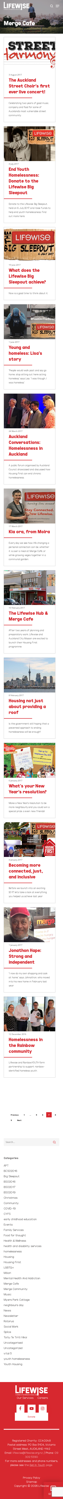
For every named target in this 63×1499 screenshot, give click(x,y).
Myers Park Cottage (17, 1299)
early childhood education (20, 1219)
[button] (57, 6)
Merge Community (15, 1289)
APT (6, 1165)
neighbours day (14, 1305)
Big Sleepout (11, 1176)
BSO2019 (9, 1192)
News (7, 1310)
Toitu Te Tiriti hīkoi (15, 1337)
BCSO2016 (10, 1171)
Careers (42, 1397)
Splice (7, 1332)
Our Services (25, 1397)
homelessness (13, 1251)
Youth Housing (13, 1364)
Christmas (10, 1197)
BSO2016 (9, 1181)
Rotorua (9, 1321)
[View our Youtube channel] (32, 1409)
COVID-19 (10, 1208)
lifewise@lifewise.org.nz (28, 1452)
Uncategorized (13, 1348)
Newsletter (11, 1315)
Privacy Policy (31, 1477)
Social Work (11, 1326)
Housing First (12, 1262)
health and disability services (22, 1246)
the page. (38, 1465)
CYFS (7, 1213)
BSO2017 (9, 1187)
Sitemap (31, 1481)
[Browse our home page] (31, 1390)
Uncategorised (13, 1342)
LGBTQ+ (9, 1267)
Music (7, 1294)
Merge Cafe (11, 1283)
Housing (9, 1256)
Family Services (14, 1230)
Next (19, 1120)
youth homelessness (17, 1358)
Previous (15, 1115)
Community (11, 1203)
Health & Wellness (15, 1240)
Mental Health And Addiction (22, 1278)
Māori (7, 1273)
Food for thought (15, 1235)
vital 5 (7, 1353)
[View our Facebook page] (20, 1409)
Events (8, 1224)
